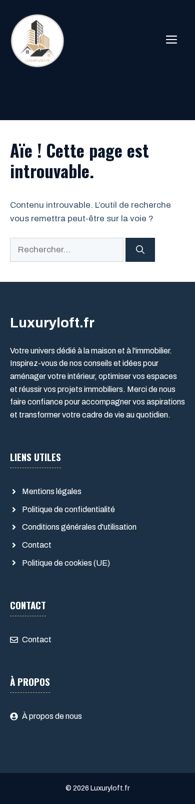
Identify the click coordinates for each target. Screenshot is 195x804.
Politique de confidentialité (68, 509)
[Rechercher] (140, 250)
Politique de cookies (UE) (66, 563)
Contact (37, 545)
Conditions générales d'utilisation (79, 527)
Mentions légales (52, 491)
